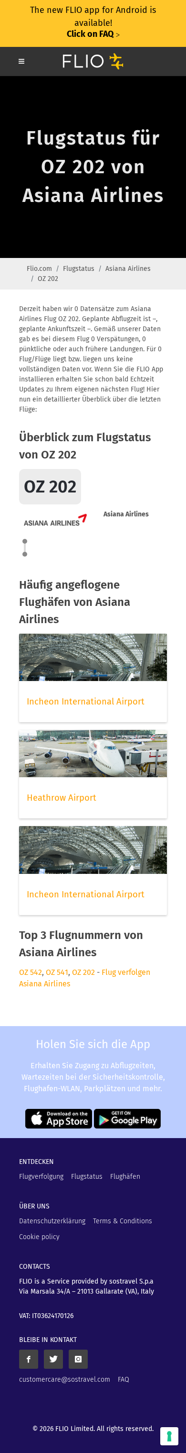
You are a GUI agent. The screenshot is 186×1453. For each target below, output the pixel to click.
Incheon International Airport (86, 701)
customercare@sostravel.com (64, 1379)
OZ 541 (57, 972)
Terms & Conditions (122, 1221)
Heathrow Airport (61, 798)
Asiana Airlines (128, 269)
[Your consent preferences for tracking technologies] (169, 1436)
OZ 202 (83, 972)
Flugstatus (78, 269)
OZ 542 (30, 972)
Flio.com (39, 269)
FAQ (123, 1379)
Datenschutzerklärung (52, 1221)
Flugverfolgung (41, 1177)
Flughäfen (125, 1177)
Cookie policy (39, 1237)
